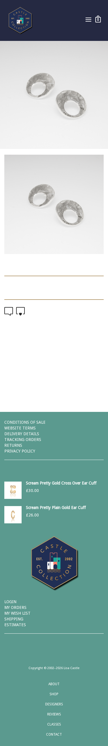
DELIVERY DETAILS (21, 433)
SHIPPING (13, 619)
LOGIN (10, 601)
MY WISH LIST (17, 613)
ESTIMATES (15, 624)
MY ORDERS (15, 607)
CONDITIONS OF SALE (25, 422)
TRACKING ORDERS (22, 439)
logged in (74, 369)
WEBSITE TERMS (20, 428)
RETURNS (13, 445)
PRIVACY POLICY (19, 451)
